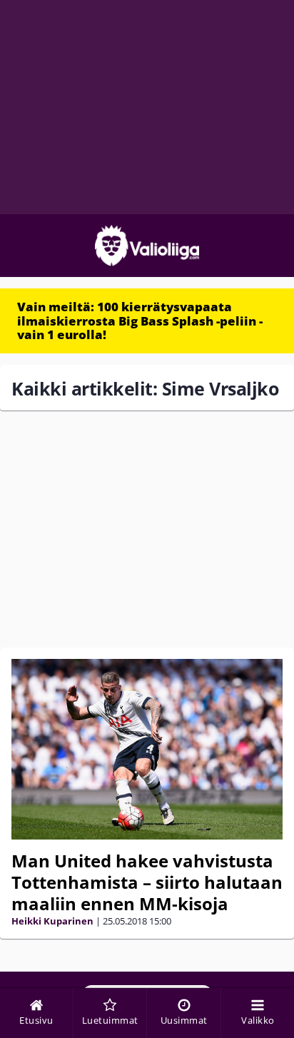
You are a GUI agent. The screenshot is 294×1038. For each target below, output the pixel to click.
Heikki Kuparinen (52, 920)
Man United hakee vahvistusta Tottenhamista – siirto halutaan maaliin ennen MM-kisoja (147, 882)
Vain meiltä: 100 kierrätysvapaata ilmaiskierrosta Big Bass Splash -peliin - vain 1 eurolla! (140, 320)
